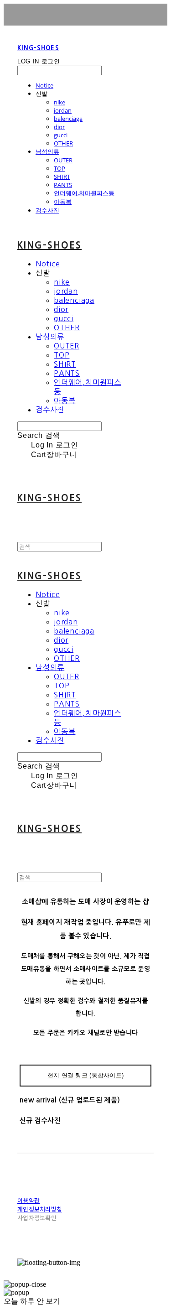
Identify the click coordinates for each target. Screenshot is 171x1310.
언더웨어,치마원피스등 (84, 193)
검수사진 (47, 210)
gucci (60, 135)
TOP (59, 168)
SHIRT (62, 176)
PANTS (63, 185)
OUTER (63, 160)
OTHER (63, 143)
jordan (63, 110)
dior (59, 127)
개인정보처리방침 (39, 1209)
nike (59, 102)
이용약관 (28, 1200)
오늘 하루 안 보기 (32, 1301)
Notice (44, 85)
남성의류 (47, 151)
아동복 (63, 202)
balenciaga (68, 118)
